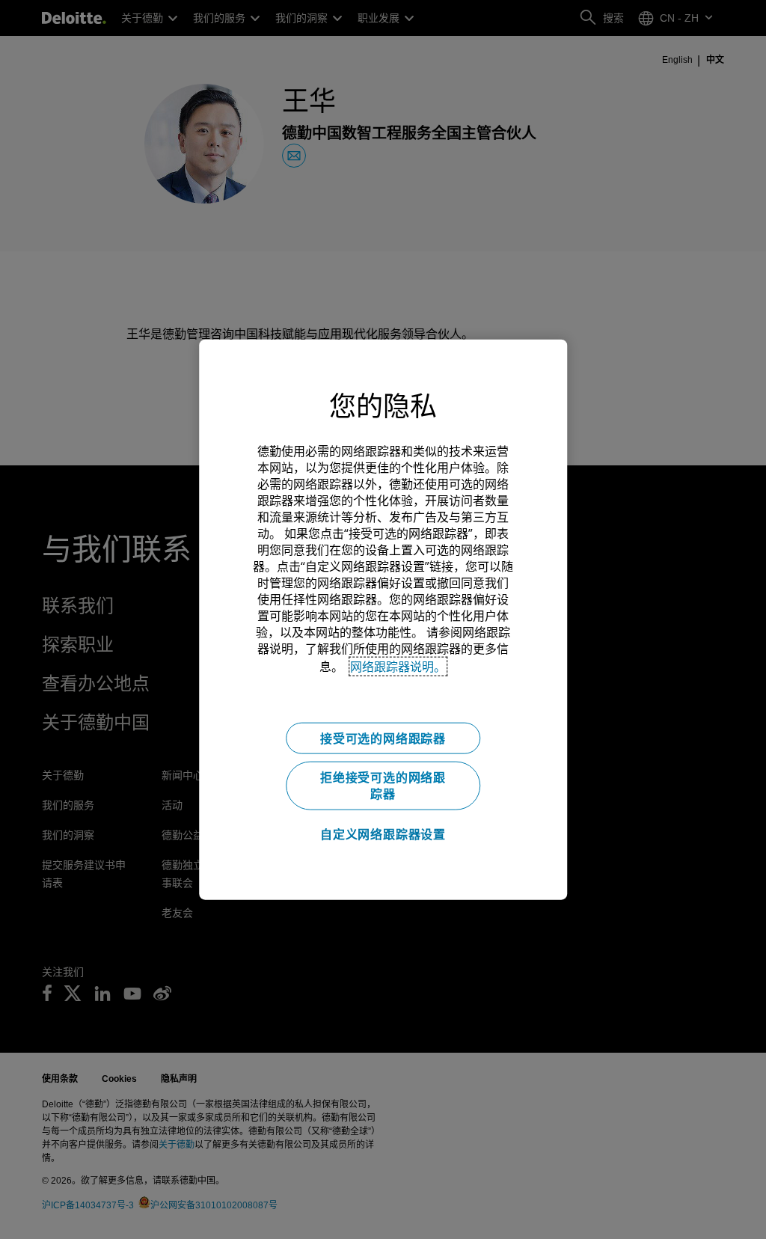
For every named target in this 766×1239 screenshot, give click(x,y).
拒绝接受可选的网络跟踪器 (383, 785)
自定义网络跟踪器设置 (383, 834)
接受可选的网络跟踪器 (383, 738)
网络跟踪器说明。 (398, 666)
